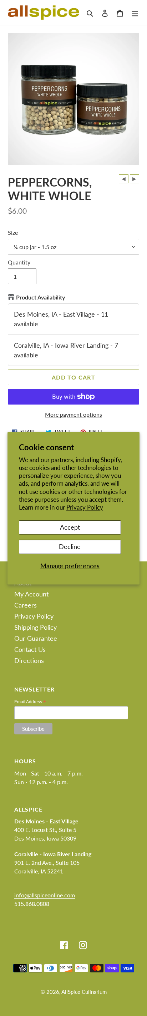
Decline (70, 547)
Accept (70, 527)
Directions (29, 660)
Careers (25, 605)
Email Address (30, 702)
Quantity (19, 262)
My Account (31, 594)
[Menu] (134, 12)
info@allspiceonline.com (44, 895)
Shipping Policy (35, 627)
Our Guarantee (35, 638)
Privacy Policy (84, 507)
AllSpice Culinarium (84, 991)
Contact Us (30, 649)
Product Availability (40, 297)
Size (13, 232)
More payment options (73, 414)
